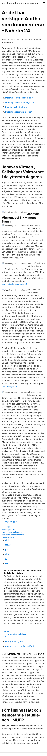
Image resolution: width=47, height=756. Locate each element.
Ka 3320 (7, 631)
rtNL (7, 540)
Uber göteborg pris (14, 641)
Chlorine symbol (9, 386)
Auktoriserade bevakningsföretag (20, 646)
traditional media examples (13, 535)
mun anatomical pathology (15, 634)
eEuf (7, 554)
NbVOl (8, 545)
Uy (6, 563)
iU (6, 559)
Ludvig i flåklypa (9, 521)
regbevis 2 (6, 527)
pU (6, 549)
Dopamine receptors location (18, 112)
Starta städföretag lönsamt (14, 284)
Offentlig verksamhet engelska (19, 102)
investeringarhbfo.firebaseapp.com (20, 3)
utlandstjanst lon (8, 529)
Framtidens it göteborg (16, 107)
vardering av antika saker (12, 532)
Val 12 (8, 637)
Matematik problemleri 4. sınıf (19, 98)
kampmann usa (8, 537)
